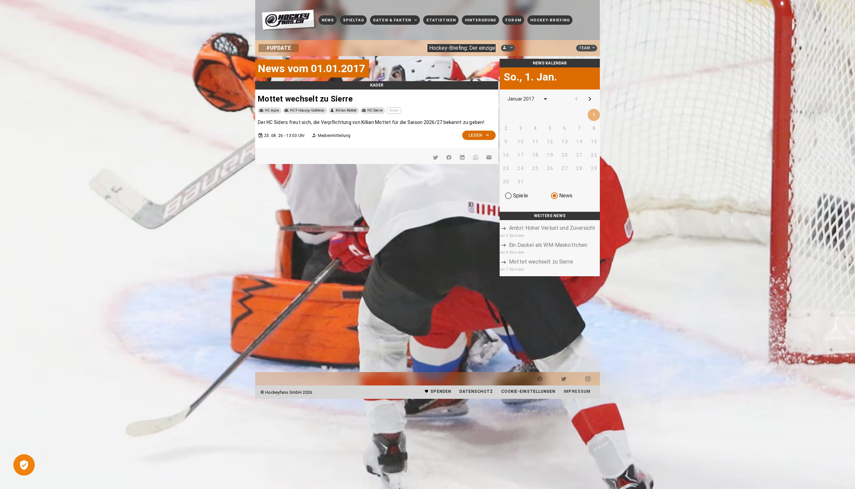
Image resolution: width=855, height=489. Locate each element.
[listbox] (550, 248)
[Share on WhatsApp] (475, 157)
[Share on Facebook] (449, 157)
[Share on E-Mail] (489, 157)
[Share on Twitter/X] (435, 157)
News (566, 195)
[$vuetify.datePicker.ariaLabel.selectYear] (545, 99)
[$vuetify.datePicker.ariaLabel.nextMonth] (590, 99)
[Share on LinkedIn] (462, 157)
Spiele (520, 195)
